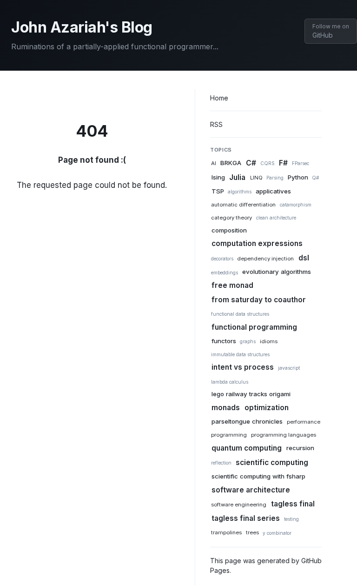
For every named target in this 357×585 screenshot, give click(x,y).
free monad (232, 285)
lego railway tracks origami (251, 394)
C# (251, 162)
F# (283, 162)
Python (298, 177)
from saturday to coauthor (259, 299)
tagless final (293, 503)
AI (213, 163)
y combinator (277, 533)
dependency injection (265, 258)
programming (229, 435)
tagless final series (246, 518)
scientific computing (272, 462)
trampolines (226, 533)
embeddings (224, 272)
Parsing (275, 177)
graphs (248, 341)
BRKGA (230, 162)
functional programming (254, 326)
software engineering (238, 504)
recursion (300, 448)
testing (291, 519)
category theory (231, 217)
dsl (303, 257)
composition (229, 230)
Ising (218, 177)
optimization (267, 407)
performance (303, 422)
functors (224, 341)
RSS (216, 124)
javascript (289, 368)
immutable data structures (240, 354)
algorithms (239, 191)
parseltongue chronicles (247, 421)
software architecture (251, 489)
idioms (269, 341)
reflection (221, 462)
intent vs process (243, 367)
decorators (222, 258)
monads (226, 407)
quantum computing (247, 448)
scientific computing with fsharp (258, 476)
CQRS (267, 163)
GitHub (330, 31)
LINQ (256, 177)
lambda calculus (229, 382)
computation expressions (257, 243)
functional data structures (240, 314)
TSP (218, 191)
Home (219, 98)
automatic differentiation (243, 204)
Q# (315, 177)
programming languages (283, 435)
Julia (237, 177)
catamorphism (295, 204)
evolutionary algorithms (276, 272)
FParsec (300, 163)
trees (252, 533)
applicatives (273, 191)
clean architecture (276, 217)
